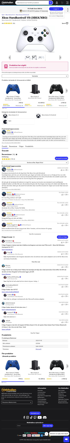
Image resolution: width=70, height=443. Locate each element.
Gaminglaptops (46, 11)
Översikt (4, 146)
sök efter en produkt (30, 72)
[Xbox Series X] (35, 89)
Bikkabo (9, 194)
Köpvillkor (40, 390)
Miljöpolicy (61, 394)
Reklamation (41, 397)
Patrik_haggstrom (12, 224)
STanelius (9, 204)
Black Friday (41, 404)
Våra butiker (61, 390)
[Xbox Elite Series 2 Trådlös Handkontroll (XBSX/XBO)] (56, 89)
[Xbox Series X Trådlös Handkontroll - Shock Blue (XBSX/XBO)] (13, 89)
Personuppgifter (42, 399)
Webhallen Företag (63, 399)
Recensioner (13, 146)
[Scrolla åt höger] (60, 57)
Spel (3, 14)
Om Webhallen (62, 392)
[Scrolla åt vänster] (10, 57)
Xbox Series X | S (10, 14)
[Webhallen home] (7, 3)
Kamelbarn (8, 240)
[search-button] (51, 2)
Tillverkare (61, 397)
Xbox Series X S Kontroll (22, 14)
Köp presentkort (62, 401)
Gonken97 (10, 312)
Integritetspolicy (42, 401)
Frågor (21, 146)
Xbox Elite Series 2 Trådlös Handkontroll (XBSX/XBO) (57, 373)
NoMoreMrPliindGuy (13, 277)
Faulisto (9, 132)
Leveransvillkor (42, 392)
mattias (9, 294)
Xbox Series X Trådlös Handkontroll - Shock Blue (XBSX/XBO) (13, 98)
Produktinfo (29, 146)
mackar (9, 214)
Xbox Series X (35, 96)
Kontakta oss (35, 413)
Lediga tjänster (62, 395)
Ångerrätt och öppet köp (44, 395)
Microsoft (38, 349)
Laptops (37, 11)
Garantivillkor (41, 394)
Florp (8, 252)
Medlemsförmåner (63, 402)
